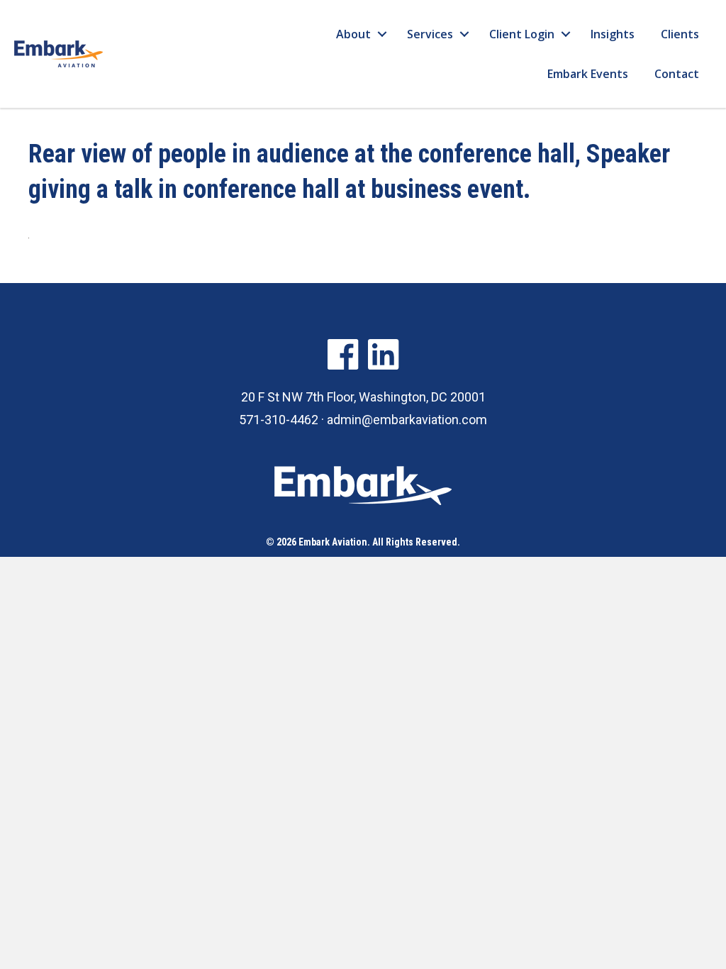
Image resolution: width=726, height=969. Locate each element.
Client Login (521, 34)
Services (430, 34)
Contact (676, 74)
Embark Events (587, 74)
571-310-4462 (278, 419)
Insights (613, 34)
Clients (680, 34)
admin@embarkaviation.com (407, 419)
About (353, 34)
